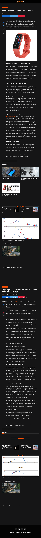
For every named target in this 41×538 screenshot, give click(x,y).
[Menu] (17, 2)
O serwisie (12, 532)
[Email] (3, 34)
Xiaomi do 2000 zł (6, 178)
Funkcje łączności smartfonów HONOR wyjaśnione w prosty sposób (26, 208)
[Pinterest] (3, 31)
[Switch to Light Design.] (22, 1)
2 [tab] (21, 215)
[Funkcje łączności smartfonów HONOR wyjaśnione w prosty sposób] (36, 210)
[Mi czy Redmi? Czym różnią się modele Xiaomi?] (30, 172)
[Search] (23, 2)
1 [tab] (19, 215)
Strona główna (4, 4)
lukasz (7, 13)
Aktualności (5, 7)
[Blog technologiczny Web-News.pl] (20, 1)
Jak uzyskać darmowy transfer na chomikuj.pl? (14, 240)
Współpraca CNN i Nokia (10, 243)
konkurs (16, 301)
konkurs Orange (12, 428)
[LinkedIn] (3, 28)
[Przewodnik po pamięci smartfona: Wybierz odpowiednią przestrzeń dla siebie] (17, 210)
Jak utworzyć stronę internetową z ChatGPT (14, 267)
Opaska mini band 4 (10, 116)
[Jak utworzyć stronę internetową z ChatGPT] (20, 256)
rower (24, 122)
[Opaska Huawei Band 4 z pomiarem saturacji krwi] (11, 188)
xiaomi (15, 161)
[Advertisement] (20, 276)
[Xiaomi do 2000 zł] (11, 172)
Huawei (13, 20)
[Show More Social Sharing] (27, 16)
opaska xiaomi (9, 161)
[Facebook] (3, 23)
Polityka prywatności (26, 532)
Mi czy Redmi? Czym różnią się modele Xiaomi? (29, 179)
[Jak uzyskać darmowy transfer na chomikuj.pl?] (20, 228)
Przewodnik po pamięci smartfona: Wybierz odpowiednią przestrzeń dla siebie (7, 209)
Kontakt (18, 532)
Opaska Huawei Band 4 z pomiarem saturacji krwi (9, 195)
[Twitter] (3, 26)
